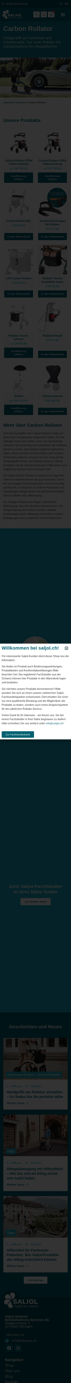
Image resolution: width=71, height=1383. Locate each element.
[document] (35, 691)
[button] (66, 648)
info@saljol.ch (54, 723)
